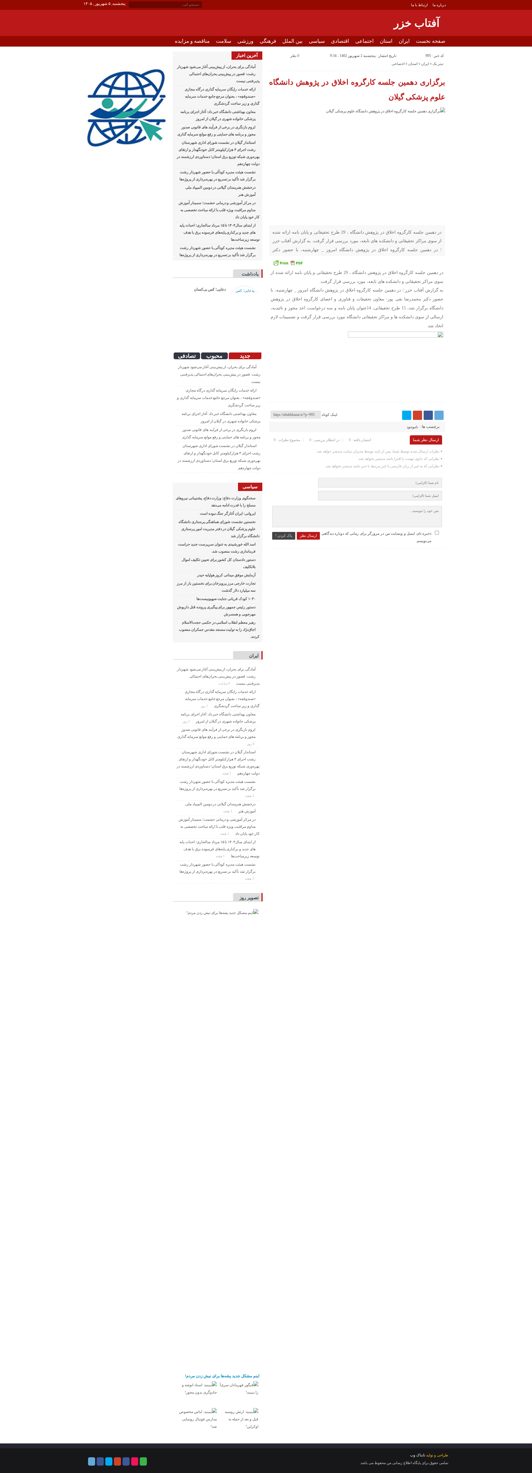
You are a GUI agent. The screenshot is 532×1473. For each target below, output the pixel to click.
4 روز (251, 744)
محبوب (214, 356)
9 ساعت (224, 683)
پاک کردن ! (283, 535)
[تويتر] (406, 415)
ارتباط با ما (419, 5)
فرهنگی (268, 41)
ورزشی (245, 41)
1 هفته (227, 773)
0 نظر (294, 56)
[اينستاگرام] (126, 1461)
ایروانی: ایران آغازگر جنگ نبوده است (228, 513)
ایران (404, 41)
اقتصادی (340, 41)
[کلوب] (143, 1461)
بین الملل (292, 41)
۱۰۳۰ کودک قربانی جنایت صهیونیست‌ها (226, 599)
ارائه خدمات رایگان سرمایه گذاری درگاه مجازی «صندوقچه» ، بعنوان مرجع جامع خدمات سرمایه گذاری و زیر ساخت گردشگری (222, 96)
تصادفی (187, 356)
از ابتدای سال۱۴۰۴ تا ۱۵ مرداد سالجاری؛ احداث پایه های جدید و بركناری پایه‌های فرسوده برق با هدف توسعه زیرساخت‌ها (219, 232)
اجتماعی (364, 41)
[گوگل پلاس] (417, 415)
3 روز (187, 721)
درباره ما (439, 5)
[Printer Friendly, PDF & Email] (288, 263)
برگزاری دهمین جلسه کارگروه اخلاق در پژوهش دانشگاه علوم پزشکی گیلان (357, 89)
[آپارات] (134, 1461)
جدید (245, 356)
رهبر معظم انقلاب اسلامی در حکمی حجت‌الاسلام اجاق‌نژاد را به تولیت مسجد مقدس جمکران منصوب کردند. (219, 629)
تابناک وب (417, 1455)
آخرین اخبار (247, 55)
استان (386, 41)
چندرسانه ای (431, 51)
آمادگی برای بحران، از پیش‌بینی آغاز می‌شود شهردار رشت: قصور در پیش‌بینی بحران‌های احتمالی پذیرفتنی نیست (218, 74)
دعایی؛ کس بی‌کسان (210, 289)
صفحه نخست (430, 41)
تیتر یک (438, 64)
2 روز (205, 706)
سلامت (223, 41)
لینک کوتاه (329, 415)
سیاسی (317, 41)
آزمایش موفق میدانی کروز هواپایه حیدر (226, 575)
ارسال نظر (308, 535)
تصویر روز (249, 897)
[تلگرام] (439, 415)
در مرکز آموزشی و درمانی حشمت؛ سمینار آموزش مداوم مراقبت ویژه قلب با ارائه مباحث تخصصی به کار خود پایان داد (219, 210)
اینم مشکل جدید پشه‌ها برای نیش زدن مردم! (222, 1376)
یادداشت (250, 274)
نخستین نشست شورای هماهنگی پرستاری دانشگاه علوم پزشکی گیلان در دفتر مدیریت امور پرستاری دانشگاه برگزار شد (219, 529)
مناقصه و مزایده (192, 41)
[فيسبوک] (428, 415)
